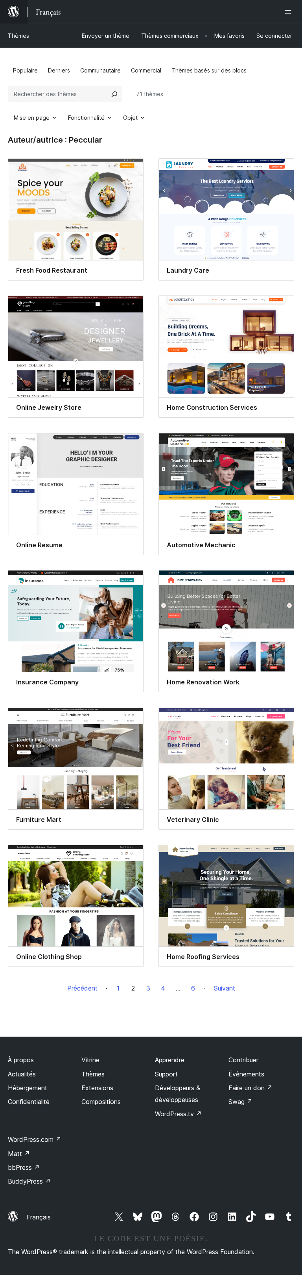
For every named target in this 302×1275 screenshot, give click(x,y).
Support (166, 1074)
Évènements (246, 1074)
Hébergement (27, 1088)
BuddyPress (29, 1181)
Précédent (82, 988)
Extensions (97, 1088)
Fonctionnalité (86, 117)
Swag (240, 1102)
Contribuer (243, 1060)
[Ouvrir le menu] (289, 12)
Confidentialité (29, 1102)
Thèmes (18, 35)
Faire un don (250, 1088)
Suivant (224, 988)
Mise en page (32, 117)
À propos (21, 1060)
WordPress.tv (178, 1114)
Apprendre (169, 1060)
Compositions (101, 1102)
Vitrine (90, 1060)
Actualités (22, 1074)
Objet (130, 117)
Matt (19, 1154)
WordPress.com (34, 1139)
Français (38, 1217)
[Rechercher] (114, 94)
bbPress (24, 1167)
